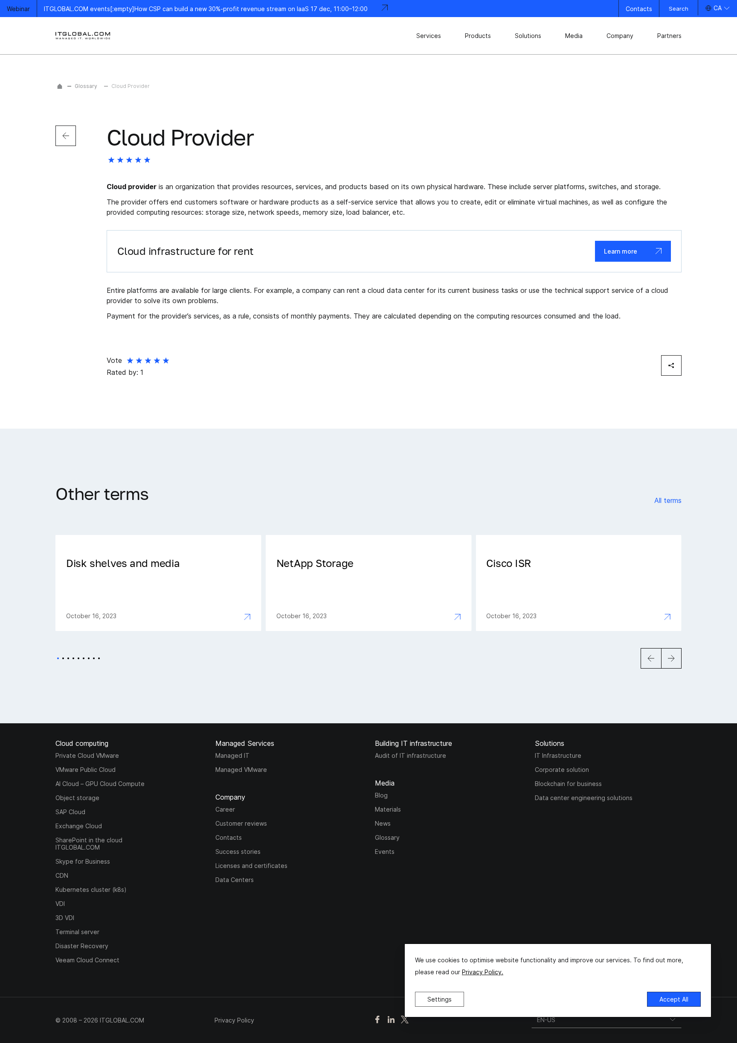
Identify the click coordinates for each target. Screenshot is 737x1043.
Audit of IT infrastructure (410, 755)
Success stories (238, 851)
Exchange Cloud (78, 826)
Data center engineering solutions (584, 797)
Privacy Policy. (482, 972)
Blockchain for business (568, 783)
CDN (61, 875)
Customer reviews (241, 823)
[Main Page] (59, 86)
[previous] (65, 136)
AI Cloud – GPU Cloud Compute (100, 783)
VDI (60, 903)
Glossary (86, 86)
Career (225, 809)
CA (718, 8)
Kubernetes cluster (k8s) (91, 889)
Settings (439, 999)
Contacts (639, 8)
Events (385, 851)
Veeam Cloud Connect (87, 960)
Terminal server (77, 931)
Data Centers (234, 879)
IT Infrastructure (558, 755)
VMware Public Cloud (85, 769)
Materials (388, 809)
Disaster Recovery (81, 946)
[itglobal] (83, 36)
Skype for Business (82, 861)
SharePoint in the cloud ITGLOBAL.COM (88, 843)
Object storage (77, 797)
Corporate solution (562, 769)
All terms (668, 500)
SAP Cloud (70, 811)
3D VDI (64, 917)
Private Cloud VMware (87, 755)
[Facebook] (377, 1020)
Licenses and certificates (251, 865)
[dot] (58, 658)
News (383, 823)
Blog (381, 795)
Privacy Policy (234, 1020)
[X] (405, 1020)
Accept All (673, 999)
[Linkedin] (391, 1020)
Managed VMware (241, 769)
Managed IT (232, 755)
